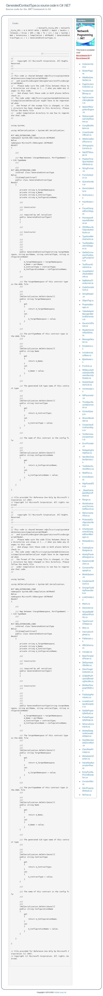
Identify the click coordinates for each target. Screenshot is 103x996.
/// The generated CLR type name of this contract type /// (40, 388)
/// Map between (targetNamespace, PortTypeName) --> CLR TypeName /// (40, 159)
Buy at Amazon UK (83, 58)
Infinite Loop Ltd (60, 992)
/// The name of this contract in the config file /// (40, 440)
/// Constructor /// (24, 208)
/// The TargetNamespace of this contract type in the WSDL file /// (40, 284)
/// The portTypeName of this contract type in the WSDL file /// (40, 336)
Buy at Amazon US (83, 55)
